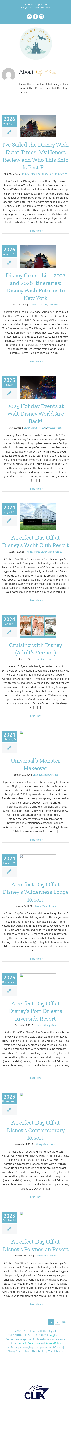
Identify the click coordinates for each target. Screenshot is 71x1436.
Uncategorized (54, 427)
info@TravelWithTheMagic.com (35, 7)
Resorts (58, 551)
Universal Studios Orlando (45, 774)
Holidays (42, 427)
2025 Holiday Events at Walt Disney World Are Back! (35, 414)
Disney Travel (33, 551)
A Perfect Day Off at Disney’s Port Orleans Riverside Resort (35, 1011)
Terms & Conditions (28, 1343)
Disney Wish (61, 173)
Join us (59, 1335)
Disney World (30, 427)
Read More (35, 230)
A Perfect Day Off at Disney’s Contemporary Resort (35, 1130)
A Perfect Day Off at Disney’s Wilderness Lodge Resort (35, 892)
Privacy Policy (53, 1343)
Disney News (47, 173)
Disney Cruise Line (31, 173)
